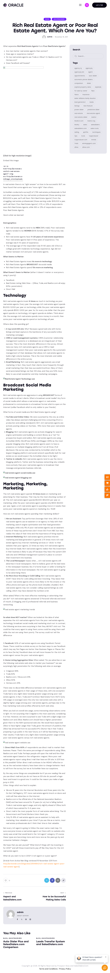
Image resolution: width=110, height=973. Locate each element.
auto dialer (93, 76)
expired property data (82, 87)
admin (20, 912)
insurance (85, 94)
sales (85, 124)
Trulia (76, 143)
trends (93, 140)
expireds (98, 87)
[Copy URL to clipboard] (63, 880)
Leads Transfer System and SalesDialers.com (50, 943)
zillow (76, 147)
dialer (89, 83)
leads (92, 102)
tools (83, 136)
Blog (47, 19)
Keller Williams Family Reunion (85, 98)
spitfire (85, 132)
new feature (88, 106)
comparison (78, 83)
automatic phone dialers (83, 79)
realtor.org (91, 121)
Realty (76, 124)
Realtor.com (78, 121)
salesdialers (95, 124)
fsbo (93, 91)
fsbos (76, 94)
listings (76, 106)
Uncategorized (59, 19)
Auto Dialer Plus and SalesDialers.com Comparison (16, 944)
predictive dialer (93, 109)
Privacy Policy (65, 969)
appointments (79, 76)
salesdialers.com (80, 128)
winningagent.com (89, 143)
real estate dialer (80, 117)
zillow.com (86, 147)
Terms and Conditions (48, 969)
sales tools (95, 128)
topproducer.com (80, 140)
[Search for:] (88, 56)
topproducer (93, 136)
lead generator (80, 102)
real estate (78, 113)
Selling (76, 132)
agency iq (78, 68)
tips (75, 136)
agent (90, 72)
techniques (96, 132)
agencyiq (89, 68)
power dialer (79, 109)
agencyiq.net (79, 72)
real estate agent (93, 113)
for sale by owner (80, 91)
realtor (93, 117)
